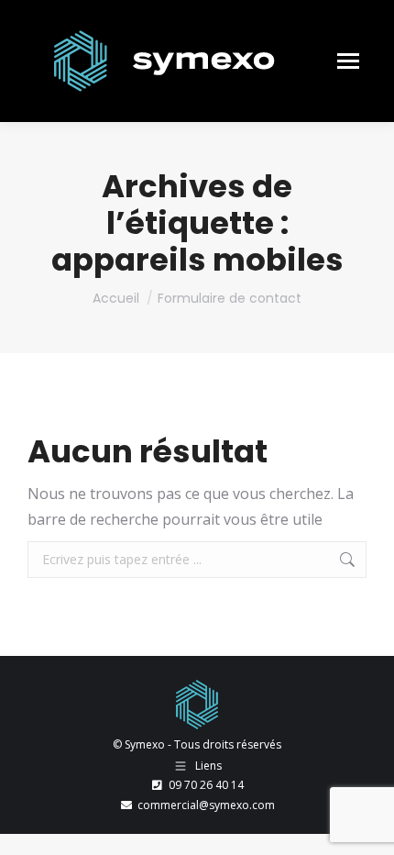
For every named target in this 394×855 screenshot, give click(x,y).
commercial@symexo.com (206, 805)
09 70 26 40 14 (206, 785)
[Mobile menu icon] (348, 61)
